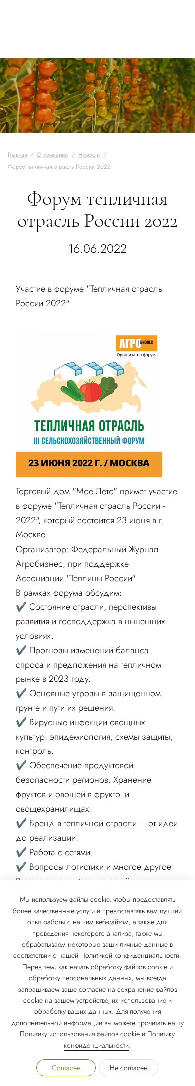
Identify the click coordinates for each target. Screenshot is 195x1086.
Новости (89, 154)
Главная (17, 154)
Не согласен (129, 1068)
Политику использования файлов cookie (80, 1034)
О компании (52, 154)
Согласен (66, 1068)
